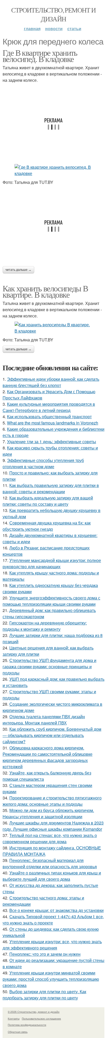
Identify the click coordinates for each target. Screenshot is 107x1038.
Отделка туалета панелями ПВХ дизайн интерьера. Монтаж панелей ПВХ (44, 720)
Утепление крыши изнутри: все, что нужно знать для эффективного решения (52, 945)
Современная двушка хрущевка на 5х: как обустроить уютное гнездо (47, 526)
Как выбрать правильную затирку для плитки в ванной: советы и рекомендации (51, 488)
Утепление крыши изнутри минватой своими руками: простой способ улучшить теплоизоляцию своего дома (51, 979)
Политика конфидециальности (27, 1025)
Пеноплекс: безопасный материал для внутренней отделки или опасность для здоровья (50, 863)
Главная (32, 29)
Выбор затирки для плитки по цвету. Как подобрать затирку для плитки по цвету (44, 995)
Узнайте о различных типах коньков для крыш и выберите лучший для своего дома (52, 876)
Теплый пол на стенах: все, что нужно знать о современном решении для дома (50, 838)
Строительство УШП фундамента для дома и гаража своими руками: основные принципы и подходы (49, 666)
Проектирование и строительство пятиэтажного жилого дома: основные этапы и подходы (52, 801)
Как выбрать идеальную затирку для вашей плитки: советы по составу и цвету (48, 501)
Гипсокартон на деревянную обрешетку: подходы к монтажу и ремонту (45, 626)
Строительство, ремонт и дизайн (53, 14)
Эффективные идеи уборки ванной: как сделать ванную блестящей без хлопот (51, 382)
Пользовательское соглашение (41, 1018)
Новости (54, 29)
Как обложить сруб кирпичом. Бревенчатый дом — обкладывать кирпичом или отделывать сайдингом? (52, 735)
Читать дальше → (18, 270)
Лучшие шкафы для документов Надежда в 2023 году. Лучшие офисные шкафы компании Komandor (53, 826)
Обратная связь (18, 1032)
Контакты (13, 1018)
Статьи (74, 29)
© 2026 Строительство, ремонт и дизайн (33, 1012)
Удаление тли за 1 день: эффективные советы (51, 442)
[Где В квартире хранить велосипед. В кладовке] (53, 170)
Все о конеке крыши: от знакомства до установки (56, 910)
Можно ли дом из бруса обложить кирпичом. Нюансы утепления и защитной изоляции (48, 813)
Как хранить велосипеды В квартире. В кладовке (45, 291)
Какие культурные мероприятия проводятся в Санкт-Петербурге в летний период (49, 407)
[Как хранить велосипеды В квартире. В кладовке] (53, 328)
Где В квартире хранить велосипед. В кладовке (40, 55)
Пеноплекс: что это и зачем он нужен (45, 954)
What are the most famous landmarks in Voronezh (52, 423)
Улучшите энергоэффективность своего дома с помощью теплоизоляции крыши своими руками (51, 601)
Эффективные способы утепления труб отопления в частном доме (43, 463)
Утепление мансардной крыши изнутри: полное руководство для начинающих (52, 563)
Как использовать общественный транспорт (49, 417)
